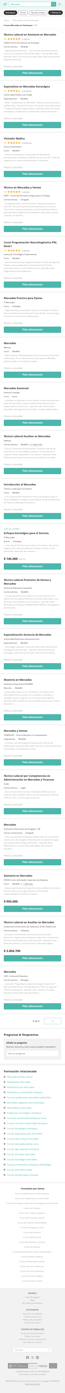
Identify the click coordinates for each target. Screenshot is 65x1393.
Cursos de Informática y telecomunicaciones (32, 1251)
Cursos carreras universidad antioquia (27, 1123)
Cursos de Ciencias (32, 1208)
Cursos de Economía (32, 1237)
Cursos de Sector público (32, 1276)
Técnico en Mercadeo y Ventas (22, 187)
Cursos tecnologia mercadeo (22, 1159)
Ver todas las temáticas (32, 1303)
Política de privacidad (32, 1319)
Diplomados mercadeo (19, 1082)
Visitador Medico (14, 138)
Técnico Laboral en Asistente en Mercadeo (30, 34)
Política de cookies (32, 1322)
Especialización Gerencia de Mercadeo (27, 634)
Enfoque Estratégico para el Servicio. (26, 533)
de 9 (36, 1021)
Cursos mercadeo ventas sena (23, 1143)
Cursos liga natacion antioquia (23, 1149)
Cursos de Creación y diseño (32, 1217)
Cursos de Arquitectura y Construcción (32, 1198)
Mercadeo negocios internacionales (25, 1102)
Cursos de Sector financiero (32, 1266)
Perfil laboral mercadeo (19, 1107)
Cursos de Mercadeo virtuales (22, 1174)
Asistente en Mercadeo (18, 875)
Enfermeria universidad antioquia (25, 1092)
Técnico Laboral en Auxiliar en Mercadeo (29, 922)
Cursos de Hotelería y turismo (32, 1242)
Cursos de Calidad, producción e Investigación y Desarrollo (32, 1203)
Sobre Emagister (32, 1297)
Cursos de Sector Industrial (32, 1271)
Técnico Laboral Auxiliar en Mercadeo (27, 436)
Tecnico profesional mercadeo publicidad (29, 1097)
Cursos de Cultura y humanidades (32, 1222)
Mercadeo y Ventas (15, 730)
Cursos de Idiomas (32, 1247)
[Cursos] (5, 4)
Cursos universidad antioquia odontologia (29, 1164)
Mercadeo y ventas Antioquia (25, 20)
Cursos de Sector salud (32, 1281)
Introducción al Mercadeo (20, 484)
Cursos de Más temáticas (32, 1256)
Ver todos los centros (32, 1342)
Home (6, 20)
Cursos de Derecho (32, 1232)
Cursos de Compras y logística (32, 1213)
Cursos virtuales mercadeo (21, 1154)
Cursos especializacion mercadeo (24, 1133)
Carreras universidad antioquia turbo (27, 1118)
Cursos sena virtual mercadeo (22, 1138)
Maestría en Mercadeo (18, 679)
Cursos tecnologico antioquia (22, 1128)
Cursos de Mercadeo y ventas (32, 1261)
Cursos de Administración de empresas (32, 1193)
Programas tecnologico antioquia (24, 1112)
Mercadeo (10, 343)
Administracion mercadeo (20, 1087)
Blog (33, 1300)
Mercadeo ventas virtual (19, 1076)
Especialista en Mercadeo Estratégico (27, 86)
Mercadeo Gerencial (16, 388)
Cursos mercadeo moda (19, 1169)
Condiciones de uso (32, 1316)
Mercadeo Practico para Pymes (23, 298)
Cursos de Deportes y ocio (32, 1227)
